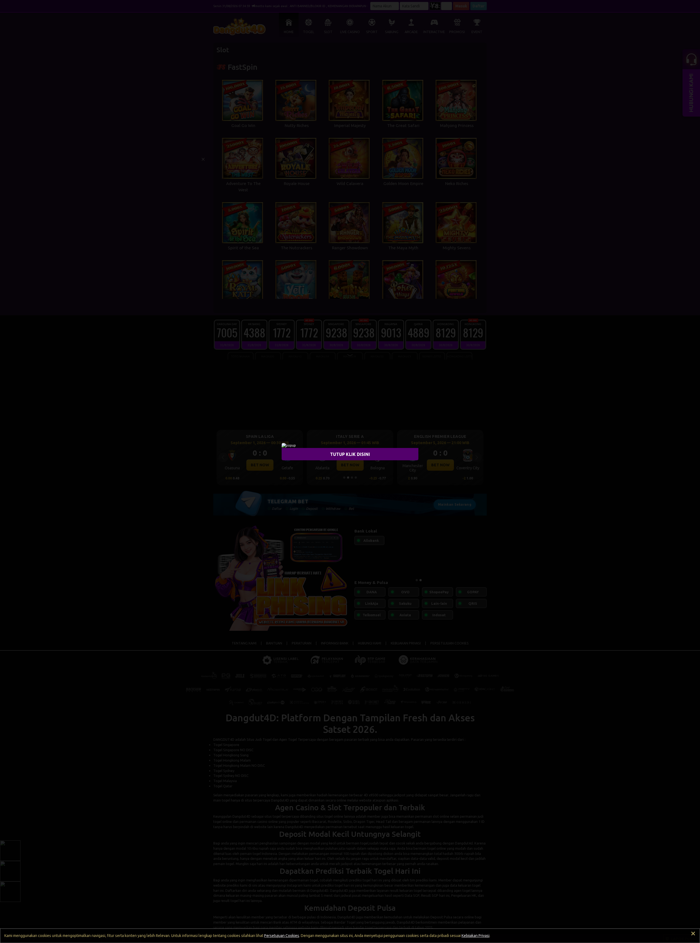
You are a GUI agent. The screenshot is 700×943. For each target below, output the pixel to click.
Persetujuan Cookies (281, 935)
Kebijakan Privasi (475, 935)
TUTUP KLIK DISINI (350, 454)
